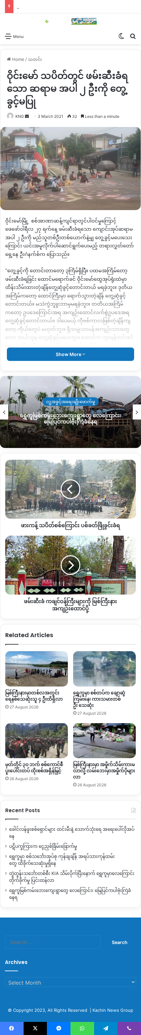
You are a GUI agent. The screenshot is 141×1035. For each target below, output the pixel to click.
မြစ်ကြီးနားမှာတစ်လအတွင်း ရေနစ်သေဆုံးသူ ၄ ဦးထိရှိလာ (34, 695)
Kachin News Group (112, 1010)
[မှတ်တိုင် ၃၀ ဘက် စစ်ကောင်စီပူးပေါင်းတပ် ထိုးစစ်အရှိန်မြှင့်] (36, 740)
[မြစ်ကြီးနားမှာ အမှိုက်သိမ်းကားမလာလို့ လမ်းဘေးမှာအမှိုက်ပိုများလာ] (104, 740)
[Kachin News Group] (70, 21)
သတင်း (35, 59)
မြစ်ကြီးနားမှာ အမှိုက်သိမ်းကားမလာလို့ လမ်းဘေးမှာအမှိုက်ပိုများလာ (104, 770)
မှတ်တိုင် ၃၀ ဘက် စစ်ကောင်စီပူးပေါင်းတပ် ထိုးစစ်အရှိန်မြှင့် (34, 767)
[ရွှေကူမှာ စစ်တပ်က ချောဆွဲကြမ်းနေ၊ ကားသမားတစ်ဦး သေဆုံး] (104, 669)
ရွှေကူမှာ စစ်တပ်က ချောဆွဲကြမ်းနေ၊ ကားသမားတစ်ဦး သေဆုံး (99, 698)
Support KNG (30, 6)
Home (17, 59)
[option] (70, 412)
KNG (19, 116)
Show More (69, 354)
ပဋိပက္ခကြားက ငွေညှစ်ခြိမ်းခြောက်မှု (43, 846)
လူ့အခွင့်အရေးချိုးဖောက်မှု (70, 401)
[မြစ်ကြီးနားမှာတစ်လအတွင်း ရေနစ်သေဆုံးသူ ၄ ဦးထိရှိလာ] (36, 669)
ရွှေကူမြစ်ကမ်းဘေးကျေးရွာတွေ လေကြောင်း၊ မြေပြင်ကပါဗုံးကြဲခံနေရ (70, 419)
